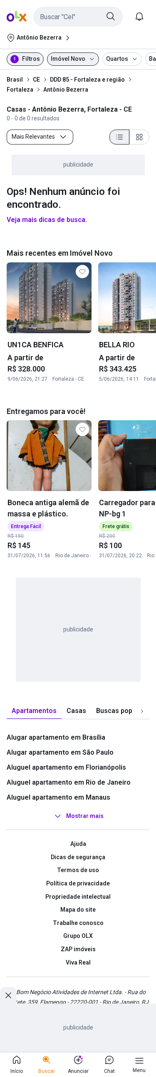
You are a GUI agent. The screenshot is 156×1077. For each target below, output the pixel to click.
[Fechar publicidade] (8, 995)
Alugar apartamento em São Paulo (60, 752)
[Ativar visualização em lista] (119, 137)
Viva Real (78, 962)
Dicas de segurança (78, 857)
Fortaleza (20, 89)
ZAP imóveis (78, 949)
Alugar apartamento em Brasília (56, 737)
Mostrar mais (85, 816)
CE (36, 79)
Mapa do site (78, 909)
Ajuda (78, 843)
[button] (78, 17)
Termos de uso (78, 870)
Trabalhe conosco (78, 923)
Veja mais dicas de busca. (47, 220)
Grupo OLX (78, 935)
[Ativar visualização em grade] (139, 137)
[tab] (34, 711)
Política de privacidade (78, 883)
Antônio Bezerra (65, 89)
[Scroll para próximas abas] (141, 711)
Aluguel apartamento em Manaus (58, 797)
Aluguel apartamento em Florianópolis (66, 767)
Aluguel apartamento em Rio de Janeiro (69, 782)
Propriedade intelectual (78, 896)
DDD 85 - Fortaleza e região (87, 79)
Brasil (15, 79)
